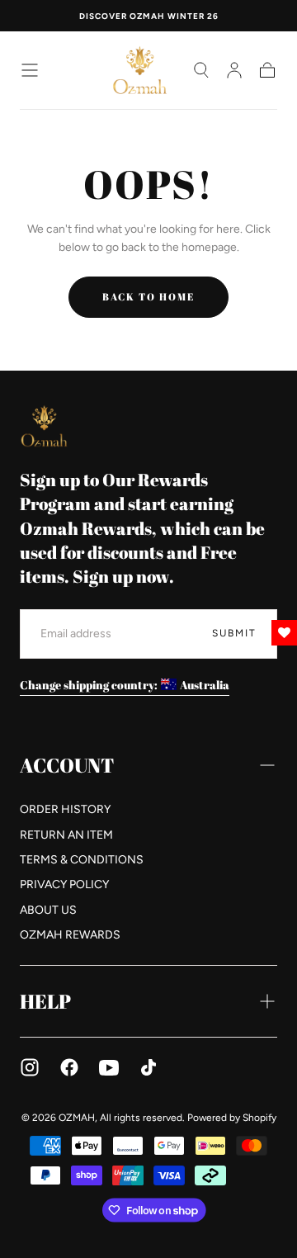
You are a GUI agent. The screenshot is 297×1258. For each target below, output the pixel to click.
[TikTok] (148, 1067)
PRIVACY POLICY (64, 884)
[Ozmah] (44, 425)
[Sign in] (234, 70)
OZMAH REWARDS (70, 935)
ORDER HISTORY (65, 809)
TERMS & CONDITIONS (82, 860)
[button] (30, 70)
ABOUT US (48, 910)
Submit (234, 633)
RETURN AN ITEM (66, 835)
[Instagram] (30, 1067)
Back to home (148, 296)
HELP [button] (45, 1001)
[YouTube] (109, 1067)
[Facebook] (69, 1067)
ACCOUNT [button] (67, 765)
